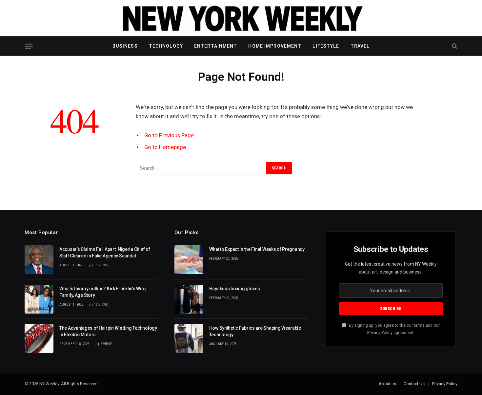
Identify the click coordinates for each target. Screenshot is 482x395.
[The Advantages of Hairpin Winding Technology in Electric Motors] (39, 338)
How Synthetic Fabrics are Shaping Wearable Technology (255, 331)
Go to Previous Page (169, 135)
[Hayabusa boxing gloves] (188, 299)
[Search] (454, 46)
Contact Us (414, 383)
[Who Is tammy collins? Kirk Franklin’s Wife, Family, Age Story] (39, 299)
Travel (360, 46)
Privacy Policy (379, 332)
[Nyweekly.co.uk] (241, 18)
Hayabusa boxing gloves (234, 288)
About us (387, 383)
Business (125, 46)
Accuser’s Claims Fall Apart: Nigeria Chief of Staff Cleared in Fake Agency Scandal (104, 252)
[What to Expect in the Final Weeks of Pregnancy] (188, 259)
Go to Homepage (165, 147)
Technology (166, 46)
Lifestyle (325, 46)
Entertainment (215, 46)
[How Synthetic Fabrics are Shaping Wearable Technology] (188, 338)
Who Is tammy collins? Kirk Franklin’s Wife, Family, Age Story (102, 292)
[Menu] (28, 46)
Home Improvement (274, 46)
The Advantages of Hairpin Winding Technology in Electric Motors (108, 331)
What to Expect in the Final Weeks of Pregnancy (257, 249)
